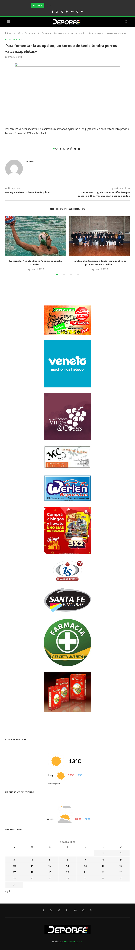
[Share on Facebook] (60, 148)
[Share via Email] (79, 148)
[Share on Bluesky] (75, 148)
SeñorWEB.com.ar (73, 941)
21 (85, 872)
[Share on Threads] (71, 148)
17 (14, 872)
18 (32, 872)
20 (67, 872)
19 (49, 872)
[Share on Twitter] (64, 148)
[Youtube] (72, 11)
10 (14, 866)
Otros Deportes (26, 33)
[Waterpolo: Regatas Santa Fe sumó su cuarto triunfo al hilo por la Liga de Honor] (35, 236)
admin (30, 161)
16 (120, 866)
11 (32, 866)
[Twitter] (57, 11)
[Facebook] (52, 11)
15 (103, 866)
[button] (47, 5)
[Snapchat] (77, 11)
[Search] (126, 22)
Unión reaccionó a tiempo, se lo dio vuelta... (55, 5)
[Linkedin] (67, 11)
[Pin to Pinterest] (68, 148)
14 (85, 866)
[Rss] (82, 11)
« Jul (7, 891)
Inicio (8, 33)
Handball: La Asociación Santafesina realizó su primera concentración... (99, 262)
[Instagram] (62, 11)
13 (67, 866)
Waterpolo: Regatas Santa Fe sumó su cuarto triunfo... (35, 262)
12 (49, 866)
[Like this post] (56, 148)
